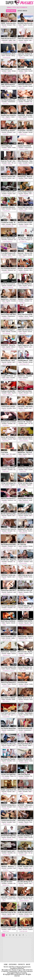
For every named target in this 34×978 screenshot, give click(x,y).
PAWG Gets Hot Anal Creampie (26, 330)
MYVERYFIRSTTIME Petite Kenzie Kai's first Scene (9, 836)
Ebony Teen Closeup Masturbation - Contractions (26, 314)
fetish (14, 25)
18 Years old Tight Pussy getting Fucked (9, 774)
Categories (13, 964)
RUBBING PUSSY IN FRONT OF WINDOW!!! (26, 621)
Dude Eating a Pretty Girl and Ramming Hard (26, 820)
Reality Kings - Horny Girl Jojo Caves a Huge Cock (26, 100)
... (26, 935)
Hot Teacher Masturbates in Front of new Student (9, 728)
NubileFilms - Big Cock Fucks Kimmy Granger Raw (26, 452)
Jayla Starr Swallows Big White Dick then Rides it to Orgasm (26, 54)
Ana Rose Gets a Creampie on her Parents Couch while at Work (26, 222)
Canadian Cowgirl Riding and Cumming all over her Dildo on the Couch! (9, 927)
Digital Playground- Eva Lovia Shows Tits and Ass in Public (26, 345)
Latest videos (22, 11)
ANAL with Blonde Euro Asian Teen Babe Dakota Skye (9, 84)
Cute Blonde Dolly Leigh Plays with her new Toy (26, 728)
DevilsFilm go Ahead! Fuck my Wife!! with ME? (9, 130)
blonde (4, 25)
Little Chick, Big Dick (24, 774)
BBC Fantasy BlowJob (24, 69)
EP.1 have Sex (22, 544)
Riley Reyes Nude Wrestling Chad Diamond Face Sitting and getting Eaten (26, 743)
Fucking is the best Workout (9, 391)
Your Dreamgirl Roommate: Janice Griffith (9, 268)
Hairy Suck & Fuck (6, 69)
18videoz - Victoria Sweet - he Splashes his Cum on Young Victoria (26, 299)
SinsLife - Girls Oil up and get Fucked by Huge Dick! (26, 268)
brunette (30, 25)
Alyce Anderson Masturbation (9, 697)
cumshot (15, 132)
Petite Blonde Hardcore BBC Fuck (9, 38)
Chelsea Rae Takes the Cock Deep (9, 590)
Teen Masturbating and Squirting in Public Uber (9, 100)
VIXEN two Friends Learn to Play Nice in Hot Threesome (9, 575)
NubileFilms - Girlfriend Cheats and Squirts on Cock (9, 299)
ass (30, 40)
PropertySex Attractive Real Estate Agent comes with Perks (9, 207)
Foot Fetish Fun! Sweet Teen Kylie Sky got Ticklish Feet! (9, 713)
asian (3, 377)
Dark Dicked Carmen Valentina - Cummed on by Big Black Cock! (26, 897)
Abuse (28, 964)
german (4, 285)
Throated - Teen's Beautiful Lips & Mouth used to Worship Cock (26, 713)
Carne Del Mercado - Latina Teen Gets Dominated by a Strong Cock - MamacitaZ (26, 606)
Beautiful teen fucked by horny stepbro (9, 115)
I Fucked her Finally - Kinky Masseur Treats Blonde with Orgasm (9, 222)
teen (14, 40)
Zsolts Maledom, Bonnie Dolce (9, 54)
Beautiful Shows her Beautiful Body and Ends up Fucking (26, 514)
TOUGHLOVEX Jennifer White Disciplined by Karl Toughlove (9, 406)
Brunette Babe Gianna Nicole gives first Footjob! (26, 851)
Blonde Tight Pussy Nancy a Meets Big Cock (9, 514)
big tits (25, 25)
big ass (21, 40)
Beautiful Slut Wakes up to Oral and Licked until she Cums (26, 836)
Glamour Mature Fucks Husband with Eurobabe (9, 238)
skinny (13, 55)
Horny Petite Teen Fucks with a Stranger (26, 207)
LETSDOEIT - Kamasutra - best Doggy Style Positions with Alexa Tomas (26, 805)
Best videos (11, 11)
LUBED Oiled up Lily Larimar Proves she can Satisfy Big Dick (26, 575)
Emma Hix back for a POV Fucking (9, 636)
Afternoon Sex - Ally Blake (26, 651)
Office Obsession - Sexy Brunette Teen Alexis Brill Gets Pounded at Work (26, 161)
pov (15, 163)
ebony (31, 55)
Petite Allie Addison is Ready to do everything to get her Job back (26, 38)
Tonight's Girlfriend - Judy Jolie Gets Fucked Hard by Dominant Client (9, 376)
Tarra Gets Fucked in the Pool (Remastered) (9, 667)
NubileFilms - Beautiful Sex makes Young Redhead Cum (26, 376)
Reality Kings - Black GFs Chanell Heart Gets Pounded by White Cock (26, 176)
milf (9, 714)
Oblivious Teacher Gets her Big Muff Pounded (9, 176)
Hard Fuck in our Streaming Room (26, 391)
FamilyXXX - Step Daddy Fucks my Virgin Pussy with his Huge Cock (26, 406)
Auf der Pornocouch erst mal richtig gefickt (9, 284)
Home (6, 964)
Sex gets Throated (6, 881)
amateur (4, 71)
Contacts (21, 964)
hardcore (13, 86)
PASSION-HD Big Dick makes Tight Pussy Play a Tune (9, 805)
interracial (4, 40)
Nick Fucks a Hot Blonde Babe (9, 621)
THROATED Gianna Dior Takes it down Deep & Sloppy (26, 84)
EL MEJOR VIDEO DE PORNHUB (26, 912)
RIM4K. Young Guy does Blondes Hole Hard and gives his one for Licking (9, 23)
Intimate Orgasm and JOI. (9, 851)
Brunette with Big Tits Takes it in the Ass (26, 881)
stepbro (8, 117)
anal (15, 592)
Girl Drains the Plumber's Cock (9, 759)
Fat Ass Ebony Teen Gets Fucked (26, 667)
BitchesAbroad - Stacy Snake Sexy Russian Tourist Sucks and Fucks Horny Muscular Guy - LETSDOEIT (9, 360)
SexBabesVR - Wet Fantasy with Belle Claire (26, 529)
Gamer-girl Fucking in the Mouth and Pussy (9, 437)
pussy (15, 285)
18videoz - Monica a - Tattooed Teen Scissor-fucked (9, 866)
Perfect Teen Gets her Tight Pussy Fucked (26, 468)
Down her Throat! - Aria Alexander (9, 161)
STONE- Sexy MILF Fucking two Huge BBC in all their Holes (26, 866)
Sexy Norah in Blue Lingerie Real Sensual (9, 743)
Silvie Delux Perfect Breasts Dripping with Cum (26, 789)
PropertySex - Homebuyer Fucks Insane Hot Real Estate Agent (26, 130)
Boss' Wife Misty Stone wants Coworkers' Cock (26, 284)
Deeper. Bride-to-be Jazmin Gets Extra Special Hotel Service (26, 697)
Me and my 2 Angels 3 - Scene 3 (9, 330)
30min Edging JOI (6, 146)
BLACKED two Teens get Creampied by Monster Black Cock (26, 590)
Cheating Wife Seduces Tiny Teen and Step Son (26, 498)
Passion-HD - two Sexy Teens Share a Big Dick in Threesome (26, 422)
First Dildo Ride (22, 682)
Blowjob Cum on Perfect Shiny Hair (9, 422)
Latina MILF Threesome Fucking (9, 897)
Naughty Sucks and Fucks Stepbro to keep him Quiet (26, 560)
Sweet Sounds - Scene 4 (25, 636)
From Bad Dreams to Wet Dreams (9, 253)
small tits (16, 239)
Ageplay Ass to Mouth (24, 146)
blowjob (9, 25)
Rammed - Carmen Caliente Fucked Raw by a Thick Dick (26, 253)
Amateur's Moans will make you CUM (9, 192)
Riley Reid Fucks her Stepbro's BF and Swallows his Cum (9, 912)
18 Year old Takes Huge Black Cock (26, 483)
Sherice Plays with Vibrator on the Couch (9, 314)
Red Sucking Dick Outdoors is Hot (9, 544)
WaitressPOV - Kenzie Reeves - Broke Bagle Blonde (9, 651)
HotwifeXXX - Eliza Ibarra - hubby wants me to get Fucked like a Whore (26, 115)
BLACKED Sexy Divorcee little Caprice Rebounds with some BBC (26, 23)
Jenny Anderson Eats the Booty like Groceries (26, 437)
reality (10, 40)
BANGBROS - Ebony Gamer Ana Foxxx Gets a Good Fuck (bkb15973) (9, 345)
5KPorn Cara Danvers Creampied (9, 498)
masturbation (11, 101)
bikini (3, 55)
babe (20, 25)
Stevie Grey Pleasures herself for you (9, 682)
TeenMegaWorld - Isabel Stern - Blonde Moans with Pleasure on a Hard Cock (26, 360)
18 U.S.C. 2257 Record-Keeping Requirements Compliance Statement (17, 967)
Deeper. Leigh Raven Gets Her (9, 789)
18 (12, 163)
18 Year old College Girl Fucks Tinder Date (9, 483)
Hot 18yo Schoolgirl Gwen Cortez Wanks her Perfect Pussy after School (26, 927)
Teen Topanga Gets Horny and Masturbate (9, 468)
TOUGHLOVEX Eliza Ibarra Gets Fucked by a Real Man (9, 820)
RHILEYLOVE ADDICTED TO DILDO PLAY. (26, 759)
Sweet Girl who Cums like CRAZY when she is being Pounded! (9, 529)
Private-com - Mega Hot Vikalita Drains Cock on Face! (9, 560)
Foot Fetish (4, 452)
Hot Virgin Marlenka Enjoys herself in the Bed (9, 606)
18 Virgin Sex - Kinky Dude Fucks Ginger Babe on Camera (26, 238)
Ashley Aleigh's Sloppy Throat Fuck (26, 192)
